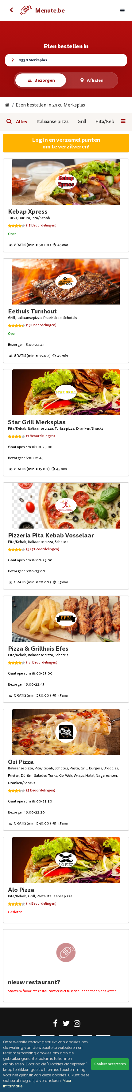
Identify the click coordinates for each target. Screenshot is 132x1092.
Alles (21, 121)
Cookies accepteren (110, 1064)
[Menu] (122, 10)
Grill (82, 121)
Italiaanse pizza (52, 121)
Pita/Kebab (107, 121)
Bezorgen (44, 80)
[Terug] (11, 10)
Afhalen (95, 80)
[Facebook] (55, 1024)
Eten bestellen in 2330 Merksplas (50, 105)
